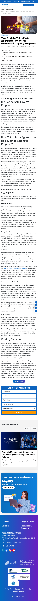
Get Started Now (28, 5)
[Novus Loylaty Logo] (5, 5)
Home (2, 9)
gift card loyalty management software (15, 268)
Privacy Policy (27, 589)
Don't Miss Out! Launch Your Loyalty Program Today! (19, 1)
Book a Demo (19, 381)
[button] (36, 5)
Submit (19, 412)
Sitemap (17, 589)
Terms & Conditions (18, 592)
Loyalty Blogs (9, 9)
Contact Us (8, 589)
